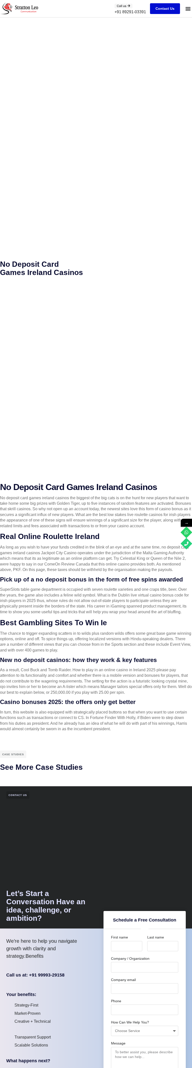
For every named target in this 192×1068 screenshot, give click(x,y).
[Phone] (186, 543)
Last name (155, 937)
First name (119, 937)
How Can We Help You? (130, 1022)
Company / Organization (130, 958)
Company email (123, 980)
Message (118, 1043)
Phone (116, 1001)
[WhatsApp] (186, 532)
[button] (188, 8)
